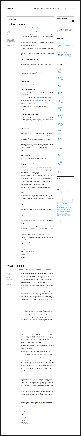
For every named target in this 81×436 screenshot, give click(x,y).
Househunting (63, 201)
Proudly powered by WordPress (15, 431)
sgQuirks (9, 284)
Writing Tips (60, 172)
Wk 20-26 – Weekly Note (65, 55)
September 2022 (60, 117)
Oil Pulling (11, 41)
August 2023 (60, 107)
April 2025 (59, 85)
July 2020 (59, 140)
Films (59, 157)
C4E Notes (64, 8)
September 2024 (60, 92)
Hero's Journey (60, 158)
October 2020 (60, 139)
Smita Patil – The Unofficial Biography (67, 54)
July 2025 (59, 81)
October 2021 (60, 125)
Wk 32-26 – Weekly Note (61, 41)
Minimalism (70, 205)
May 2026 (59, 70)
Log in (59, 180)
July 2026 (59, 68)
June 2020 (59, 141)
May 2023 (59, 109)
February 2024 (60, 100)
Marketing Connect (61, 160)
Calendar (12, 39)
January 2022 (60, 122)
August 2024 (60, 93)
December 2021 (60, 123)
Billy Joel (9, 39)
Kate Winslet (12, 281)
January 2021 (60, 136)
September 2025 (60, 79)
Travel (68, 219)
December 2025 (60, 76)
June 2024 (59, 95)
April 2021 (59, 132)
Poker (58, 213)
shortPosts (67, 217)
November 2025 (60, 77)
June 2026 (59, 69)
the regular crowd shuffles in (35, 31)
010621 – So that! (16, 265)
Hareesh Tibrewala (68, 199)
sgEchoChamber (66, 213)
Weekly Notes (60, 168)
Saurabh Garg (9, 34)
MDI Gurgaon (64, 205)
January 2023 (60, 112)
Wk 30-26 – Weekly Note (61, 44)
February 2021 (60, 134)
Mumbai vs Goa (68, 207)
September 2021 (60, 126)
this (31, 42)
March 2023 (60, 111)
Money (58, 207)
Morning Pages (10, 279)
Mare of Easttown (14, 283)
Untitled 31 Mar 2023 (18, 24)
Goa (63, 199)
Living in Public (66, 203)
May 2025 (59, 84)
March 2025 (60, 86)
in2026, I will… (64, 59)
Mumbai (62, 207)
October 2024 (60, 91)
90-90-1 (59, 151)
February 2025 (60, 87)
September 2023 (60, 106)
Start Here (36, 8)
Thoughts (59, 165)
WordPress (9, 43)
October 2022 (60, 116)
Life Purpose (59, 203)
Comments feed (60, 182)
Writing (70, 8)
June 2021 (59, 130)
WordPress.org (60, 184)
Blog (8, 37)
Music (58, 209)
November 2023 (60, 103)
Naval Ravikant (63, 209)
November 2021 (60, 124)
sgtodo (63, 217)
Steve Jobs (64, 219)
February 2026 (60, 73)
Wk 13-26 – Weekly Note (63, 57)
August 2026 (60, 66)
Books (59, 154)
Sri (58, 57)
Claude (58, 194)
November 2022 (60, 115)
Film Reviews (60, 156)
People (64, 211)
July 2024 (59, 94)
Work (59, 169)
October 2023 (60, 104)
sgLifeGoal (59, 215)
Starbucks (59, 219)
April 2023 (59, 110)
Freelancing (59, 199)
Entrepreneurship (10, 40)
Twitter (27, 320)
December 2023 (60, 102)
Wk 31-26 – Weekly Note (61, 43)
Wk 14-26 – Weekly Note (68, 56)
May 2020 (59, 142)
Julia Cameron (69, 201)
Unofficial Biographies (61, 166)
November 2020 (60, 138)
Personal (68, 211)
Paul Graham (59, 211)
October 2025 (60, 78)
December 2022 (60, 114)
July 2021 (59, 129)
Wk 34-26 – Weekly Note (61, 40)
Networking (69, 209)
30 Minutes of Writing (61, 150)
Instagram (31, 320)
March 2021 (60, 133)
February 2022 (60, 121)
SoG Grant (59, 164)
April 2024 (59, 98)
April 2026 (59, 71)
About (41, 8)
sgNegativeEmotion (66, 215)
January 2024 (60, 101)
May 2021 (59, 131)
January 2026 (60, 74)
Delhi (65, 194)
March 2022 (60, 119)
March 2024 (60, 99)
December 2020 (60, 137)
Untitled (12, 42)
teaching (29, 285)
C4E (69, 192)
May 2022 (59, 118)
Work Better (59, 170)
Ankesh (46, 176)
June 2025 (59, 83)
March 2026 (60, 72)
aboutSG (10, 8)
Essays (59, 155)
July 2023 (59, 108)
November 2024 (60, 89)
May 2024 (59, 96)
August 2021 (60, 127)
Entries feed (59, 181)
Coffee (62, 194)
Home (58, 201)
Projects (57, 8)
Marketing (59, 205)
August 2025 (60, 80)
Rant (61, 213)
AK (46, 145)
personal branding (40, 97)
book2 (66, 192)
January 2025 (60, 88)
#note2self (59, 192)
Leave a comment (10, 45)
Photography (60, 162)
